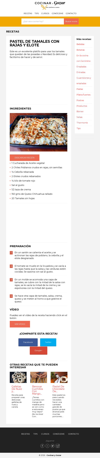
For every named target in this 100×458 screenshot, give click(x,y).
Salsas (79, 117)
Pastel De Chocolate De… (58, 389)
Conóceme (57, 13)
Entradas (81, 72)
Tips (37, 13)
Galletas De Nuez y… (17, 389)
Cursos (45, 13)
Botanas (81, 50)
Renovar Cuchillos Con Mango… (37, 390)
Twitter (48, 342)
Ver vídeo (20, 324)
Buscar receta (71, 21)
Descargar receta (25, 158)
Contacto (71, 13)
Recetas (28, 13)
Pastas (80, 89)
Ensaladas (81, 67)
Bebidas (80, 44)
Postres (80, 100)
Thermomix (82, 123)
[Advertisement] (38, 85)
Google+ (38, 350)
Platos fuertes (83, 95)
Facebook (28, 342)
